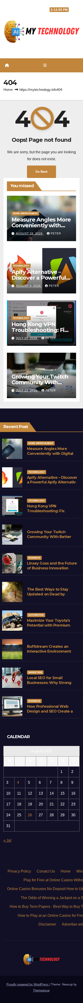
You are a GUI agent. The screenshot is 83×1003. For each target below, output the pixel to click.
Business (34, 557)
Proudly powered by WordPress (27, 984)
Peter (56, 233)
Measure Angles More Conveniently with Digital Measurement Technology (51, 454)
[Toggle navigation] (45, 65)
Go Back (41, 171)
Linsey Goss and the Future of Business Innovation (52, 565)
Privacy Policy (19, 871)
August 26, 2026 (30, 233)
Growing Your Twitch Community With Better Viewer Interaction (49, 537)
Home (8, 90)
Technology (21, 265)
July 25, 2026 (27, 338)
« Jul (7, 840)
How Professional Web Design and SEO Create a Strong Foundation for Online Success (50, 713)
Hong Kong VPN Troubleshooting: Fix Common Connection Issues (53, 511)
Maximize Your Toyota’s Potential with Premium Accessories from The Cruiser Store (48, 627)
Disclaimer (47, 924)
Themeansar (41, 990)
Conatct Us (46, 871)
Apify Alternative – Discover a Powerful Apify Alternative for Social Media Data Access (52, 484)
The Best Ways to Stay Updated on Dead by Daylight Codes (47, 594)
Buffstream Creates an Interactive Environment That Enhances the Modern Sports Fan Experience (52, 653)
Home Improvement (25, 213)
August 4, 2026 (29, 285)
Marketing (35, 672)
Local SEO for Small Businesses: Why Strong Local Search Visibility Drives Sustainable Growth (53, 685)
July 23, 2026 (27, 390)
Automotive (36, 615)
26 (30, 815)
